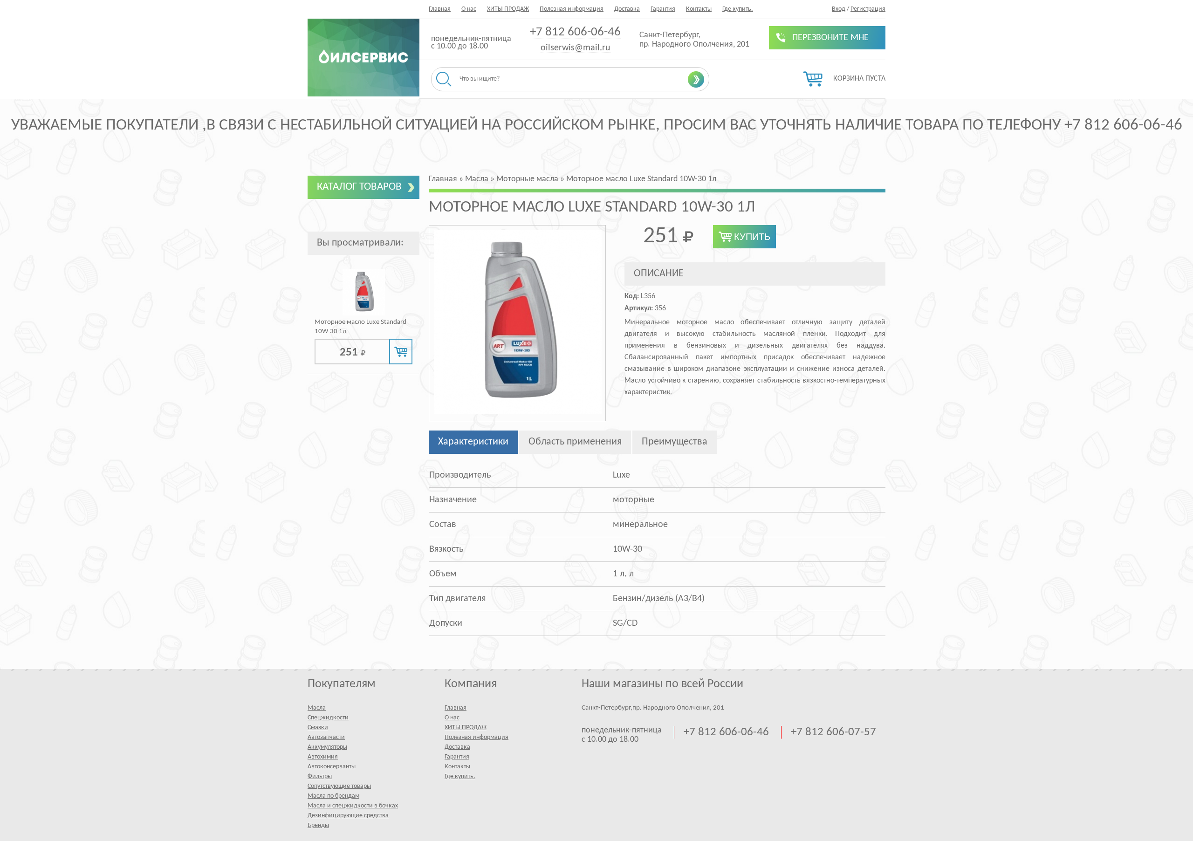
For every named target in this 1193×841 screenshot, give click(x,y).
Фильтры (320, 776)
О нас (468, 9)
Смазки (318, 727)
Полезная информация (571, 9)
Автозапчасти (326, 737)
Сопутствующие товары (339, 786)
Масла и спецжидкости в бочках (353, 805)
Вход (838, 9)
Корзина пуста (859, 78)
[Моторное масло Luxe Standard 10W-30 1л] (364, 313)
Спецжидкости (328, 717)
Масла (317, 707)
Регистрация (867, 9)
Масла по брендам (333, 796)
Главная (440, 9)
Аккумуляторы (327, 747)
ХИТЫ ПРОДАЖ (508, 9)
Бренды (318, 825)
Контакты (699, 9)
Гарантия (663, 9)
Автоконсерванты (332, 766)
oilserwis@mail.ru (575, 48)
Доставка (627, 9)
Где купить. (737, 9)
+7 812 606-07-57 (833, 732)
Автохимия (323, 756)
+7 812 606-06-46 (575, 32)
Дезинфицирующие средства (348, 815)
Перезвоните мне (830, 37)
